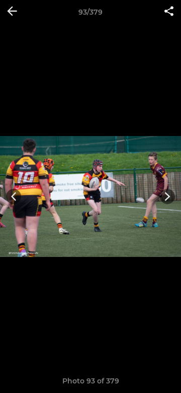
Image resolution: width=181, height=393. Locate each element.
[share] (169, 12)
